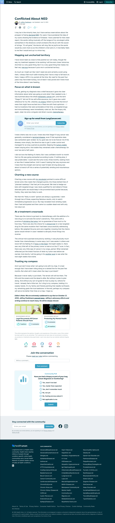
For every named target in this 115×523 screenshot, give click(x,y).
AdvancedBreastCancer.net (49, 450)
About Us (15, 506)
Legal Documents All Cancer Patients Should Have (27, 319)
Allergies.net (44, 455)
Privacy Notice (60, 126)
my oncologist (41, 179)
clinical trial (50, 224)
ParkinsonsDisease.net (90, 458)
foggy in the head (41, 244)
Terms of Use (30, 128)
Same (57, 344)
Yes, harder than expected (52, 386)
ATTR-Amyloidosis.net (47, 467)
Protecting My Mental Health (55, 318)
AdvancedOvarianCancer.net (49, 453)
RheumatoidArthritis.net (90, 476)
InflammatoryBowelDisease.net (71, 470)
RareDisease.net (88, 473)
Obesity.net (86, 453)
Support (33, 344)
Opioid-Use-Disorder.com (91, 455)
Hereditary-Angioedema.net (70, 455)
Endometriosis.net (46, 499)
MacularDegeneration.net (70, 481)
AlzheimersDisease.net (47, 458)
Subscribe (109, 2)
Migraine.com (66, 496)
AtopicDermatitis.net (46, 464)
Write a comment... (23, 360)
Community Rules (89, 506)
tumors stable (61, 145)
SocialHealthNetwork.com (91, 490)
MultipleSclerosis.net (68, 499)
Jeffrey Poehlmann (26, 22)
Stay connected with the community (28, 422)
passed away (39, 298)
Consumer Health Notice (48, 506)
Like (25, 344)
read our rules (37, 356)
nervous (25, 67)
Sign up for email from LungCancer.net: (42, 118)
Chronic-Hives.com (46, 487)
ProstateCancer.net (89, 467)
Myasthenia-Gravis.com (69, 501)
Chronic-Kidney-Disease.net (49, 490)
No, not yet (46, 393)
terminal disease (38, 137)
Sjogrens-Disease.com (90, 481)
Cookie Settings (77, 506)
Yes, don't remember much (52, 389)
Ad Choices (15, 509)
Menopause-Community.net (70, 487)
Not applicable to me (49, 399)
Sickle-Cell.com (88, 478)
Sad (41, 344)
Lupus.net (65, 478)
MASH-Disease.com (68, 484)
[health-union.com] (19, 446)
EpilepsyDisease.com (47, 501)
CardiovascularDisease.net (48, 481)
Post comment (42, 366)
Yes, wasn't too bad (49, 382)
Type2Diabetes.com (89, 499)
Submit (50, 404)
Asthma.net (43, 461)
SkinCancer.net (88, 484)
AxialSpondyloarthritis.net (48, 470)
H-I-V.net (64, 458)
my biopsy (42, 102)
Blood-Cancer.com (46, 476)
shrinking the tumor (30, 221)
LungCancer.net (67, 476)
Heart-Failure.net (67, 450)
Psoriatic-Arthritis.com (90, 470)
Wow (49, 344)
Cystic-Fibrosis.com (46, 496)
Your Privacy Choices (64, 506)
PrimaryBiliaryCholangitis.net (92, 464)
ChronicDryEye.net (46, 484)
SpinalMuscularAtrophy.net (91, 493)
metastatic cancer (45, 97)
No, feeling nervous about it (52, 396)
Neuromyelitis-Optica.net (91, 450)
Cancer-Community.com (48, 478)
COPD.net (43, 493)
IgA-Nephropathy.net (68, 467)
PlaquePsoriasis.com (89, 461)
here (16, 339)
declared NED (34, 35)
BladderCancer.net (46, 473)
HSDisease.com (67, 461)
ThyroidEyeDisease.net (90, 496)
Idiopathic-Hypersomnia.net (70, 464)
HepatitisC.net (66, 453)
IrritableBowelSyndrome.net (70, 473)
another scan (50, 254)
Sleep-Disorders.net (89, 487)
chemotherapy (58, 112)
